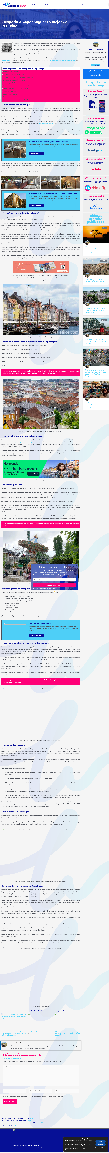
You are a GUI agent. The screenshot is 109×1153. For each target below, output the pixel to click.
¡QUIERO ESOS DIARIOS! (54, 585)
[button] (54, 567)
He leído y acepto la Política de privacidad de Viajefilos (45, 588)
